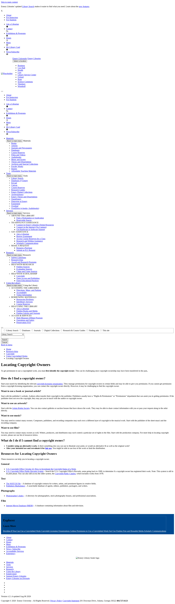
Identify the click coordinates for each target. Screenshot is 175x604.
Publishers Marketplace (15, 486)
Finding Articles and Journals (28, 313)
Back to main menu (14, 141)
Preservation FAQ (23, 322)
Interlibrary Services (24, 302)
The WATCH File (13, 484)
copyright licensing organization (50, 384)
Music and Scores (18, 159)
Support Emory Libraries (16, 576)
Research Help (12, 351)
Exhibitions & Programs (16, 33)
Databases (15, 150)
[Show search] (2, 327)
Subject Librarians (18, 257)
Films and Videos (18, 155)
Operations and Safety (25, 320)
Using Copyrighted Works (16, 356)
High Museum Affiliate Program (29, 318)
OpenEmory (16, 199)
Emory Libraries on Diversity (18, 578)
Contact (9, 29)
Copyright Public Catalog (65, 474)
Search (4, 340)
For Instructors (12, 17)
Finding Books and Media (27, 311)
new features (84, 6)
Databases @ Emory (19, 181)
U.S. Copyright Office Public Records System (24, 471)
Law (19, 72)
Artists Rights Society (21, 408)
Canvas (14, 185)
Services (9, 211)
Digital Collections (51, 330)
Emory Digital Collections (21, 192)
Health (20, 70)
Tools (8, 173)
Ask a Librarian (12, 24)
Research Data (17, 260)
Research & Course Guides (74, 330)
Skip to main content (9, 2)
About (8, 15)
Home (8, 349)
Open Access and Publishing (28, 278)
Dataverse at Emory (19, 201)
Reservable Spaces (24, 220)
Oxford (21, 77)
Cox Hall (21, 68)
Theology (21, 84)
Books (14, 143)
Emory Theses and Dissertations (24, 197)
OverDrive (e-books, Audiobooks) (25, 208)
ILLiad (14, 183)
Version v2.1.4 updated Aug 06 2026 (16, 596)
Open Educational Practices (27, 281)
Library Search (28, 6)
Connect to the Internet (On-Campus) (31, 227)
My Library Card (13, 47)
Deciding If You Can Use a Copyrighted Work (22, 531)
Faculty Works (17, 166)
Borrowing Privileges (25, 299)
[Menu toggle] (2, 91)
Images (14, 169)
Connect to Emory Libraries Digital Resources (35, 225)
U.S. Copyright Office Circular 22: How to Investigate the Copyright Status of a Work (41, 469)
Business (21, 65)
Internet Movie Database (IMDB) (19, 506)
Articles (14, 146)
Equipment (15, 204)
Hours (8, 38)
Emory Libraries (34, 58)
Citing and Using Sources (26, 271)
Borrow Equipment (24, 236)
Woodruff (21, 86)
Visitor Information (24, 295)
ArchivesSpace (17, 194)
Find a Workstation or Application (30, 218)
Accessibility (21, 292)
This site (106, 330)
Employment (11, 574)
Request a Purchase (24, 248)
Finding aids (94, 330)
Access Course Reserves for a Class (30, 239)
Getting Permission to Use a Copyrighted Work (89, 531)
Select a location (20, 61)
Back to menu (6, 345)
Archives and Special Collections (24, 164)
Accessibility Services (15, 551)
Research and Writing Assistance (29, 241)
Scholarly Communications (27, 243)
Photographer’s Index (15, 496)
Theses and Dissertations (21, 162)
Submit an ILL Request (25, 250)
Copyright (20, 276)
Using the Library (13, 283)
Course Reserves (18, 152)
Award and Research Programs (23, 262)
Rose (20, 79)
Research (10, 252)
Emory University (20, 58)
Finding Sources (23, 267)
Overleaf (14, 206)
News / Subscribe (13, 549)
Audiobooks (16, 157)
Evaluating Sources (24, 269)
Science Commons (25, 82)
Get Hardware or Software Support (30, 229)
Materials (10, 138)
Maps (8, 43)
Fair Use (112, 531)
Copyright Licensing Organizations (55, 531)
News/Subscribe (12, 52)
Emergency (10, 553)
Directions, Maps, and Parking (28, 290)
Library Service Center (27, 75)
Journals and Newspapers (21, 148)
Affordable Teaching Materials (23, 171)
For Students (11, 20)
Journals (37, 330)
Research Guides (18, 190)
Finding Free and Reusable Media (130, 531)
